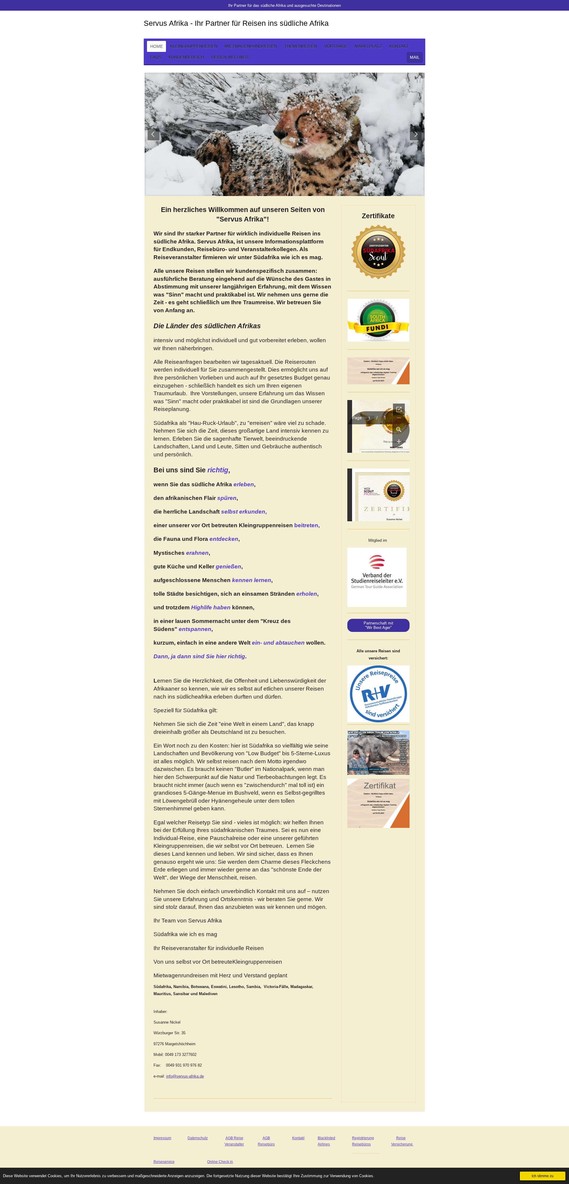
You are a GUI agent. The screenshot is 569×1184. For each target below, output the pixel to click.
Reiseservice (164, 1162)
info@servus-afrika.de (185, 1076)
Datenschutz (198, 1138)
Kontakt (298, 1138)
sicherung (405, 1144)
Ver (394, 1144)
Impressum (162, 1138)
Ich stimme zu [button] (543, 1176)
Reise (401, 1138)
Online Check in (220, 1162)
